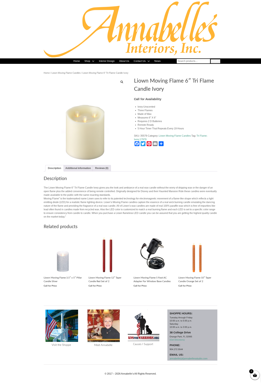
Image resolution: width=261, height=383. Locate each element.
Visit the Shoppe (61, 345)
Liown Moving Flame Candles (66, 73)
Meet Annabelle (103, 345)
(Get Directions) (177, 340)
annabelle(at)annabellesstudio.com (188, 358)
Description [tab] (54, 168)
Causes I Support (143, 344)
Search (215, 61)
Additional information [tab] (78, 168)
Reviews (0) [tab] (101, 168)
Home (47, 73)
